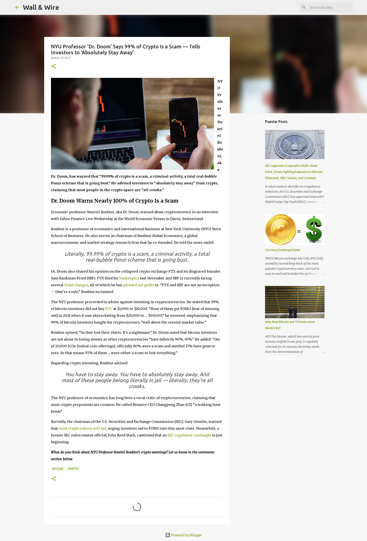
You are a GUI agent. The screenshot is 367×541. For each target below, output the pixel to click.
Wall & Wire (41, 7)
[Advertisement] (251, 183)
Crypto (73, 468)
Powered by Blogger (186, 535)
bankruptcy (129, 278)
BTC (108, 309)
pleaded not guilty (138, 285)
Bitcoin (58, 468)
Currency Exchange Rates (282, 250)
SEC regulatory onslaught (189, 435)
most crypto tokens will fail (82, 428)
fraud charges (76, 285)
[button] (53, 66)
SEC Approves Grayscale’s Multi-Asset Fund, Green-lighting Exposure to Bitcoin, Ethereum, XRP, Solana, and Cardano (294, 172)
